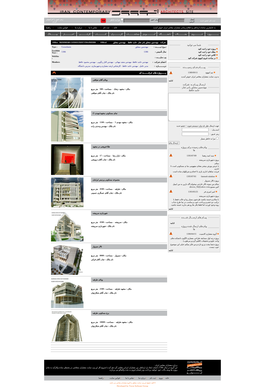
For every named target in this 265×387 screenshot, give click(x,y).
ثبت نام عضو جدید (207, 21)
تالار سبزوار (209, 181)
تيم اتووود (209, 73)
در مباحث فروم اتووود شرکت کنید (202, 58)
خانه (115, 28)
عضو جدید (180, 126)
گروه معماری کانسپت (208, 234)
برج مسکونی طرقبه (101, 313)
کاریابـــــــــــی (84, 34)
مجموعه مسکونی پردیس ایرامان (106, 180)
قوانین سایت (62, 28)
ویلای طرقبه (98, 280)
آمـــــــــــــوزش (148, 34)
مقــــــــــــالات (181, 34)
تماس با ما (93, 28)
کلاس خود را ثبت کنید (207, 55)
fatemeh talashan (208, 176)
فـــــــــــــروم (197, 34)
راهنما (48, 28)
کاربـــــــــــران (117, 34)
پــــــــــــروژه (212, 34)
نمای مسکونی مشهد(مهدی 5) (105, 113)
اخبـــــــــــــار (68, 34)
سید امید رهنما (208, 156)
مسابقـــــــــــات (133, 34)
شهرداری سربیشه (206, 160)
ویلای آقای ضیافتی (100, 80)
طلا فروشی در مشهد (101, 147)
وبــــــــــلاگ (53, 34)
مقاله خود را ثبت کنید (207, 52)
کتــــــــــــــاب (100, 34)
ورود (160, 378)
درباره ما (78, 28)
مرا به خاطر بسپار (208, 139)
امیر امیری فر (209, 192)
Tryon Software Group (138, 386)
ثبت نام (106, 28)
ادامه (171, 81)
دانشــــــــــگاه (165, 34)
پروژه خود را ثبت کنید (207, 49)
